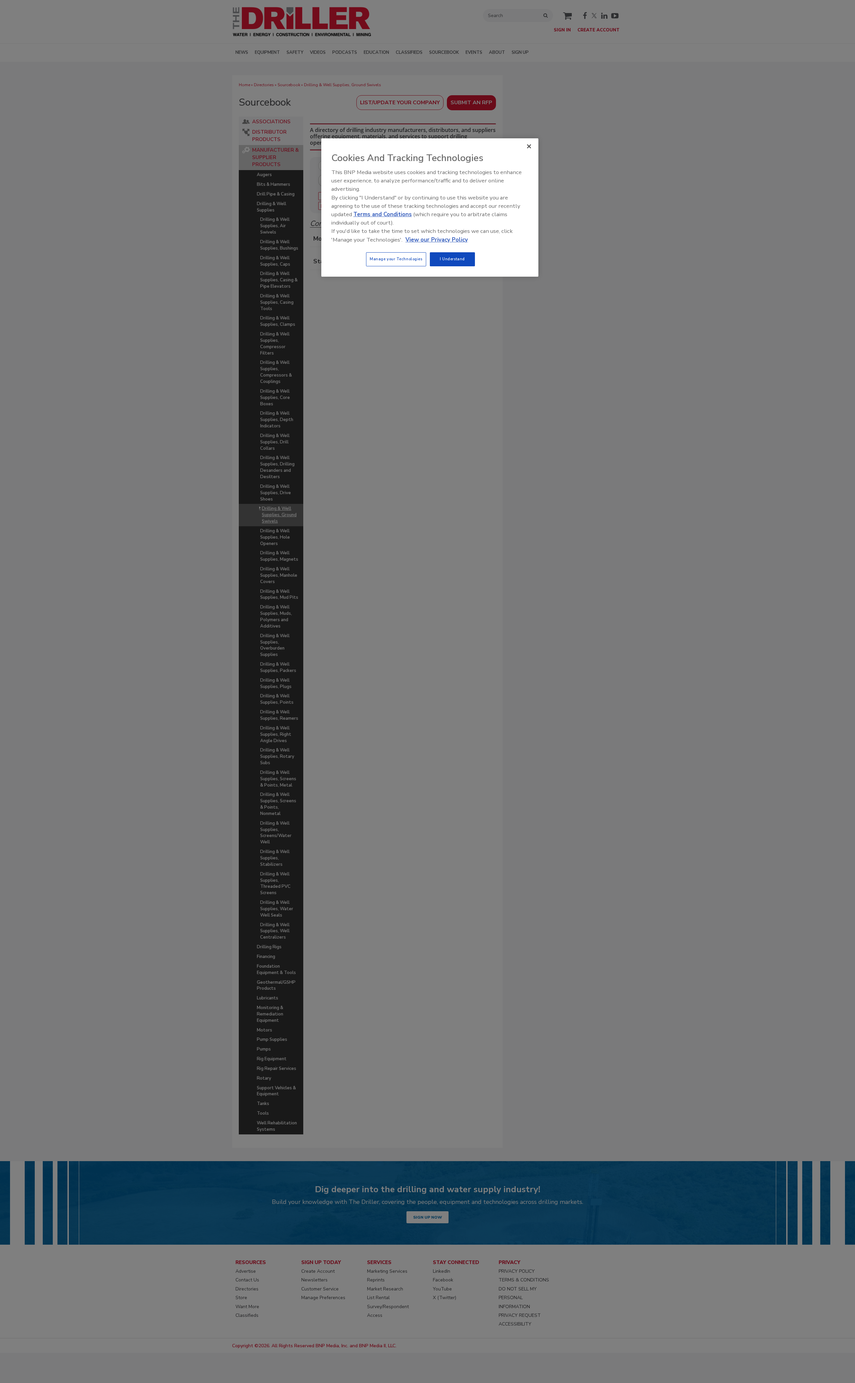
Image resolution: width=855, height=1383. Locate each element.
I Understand (452, 259)
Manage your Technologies (396, 259)
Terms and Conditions (382, 214)
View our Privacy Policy (436, 240)
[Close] (529, 146)
